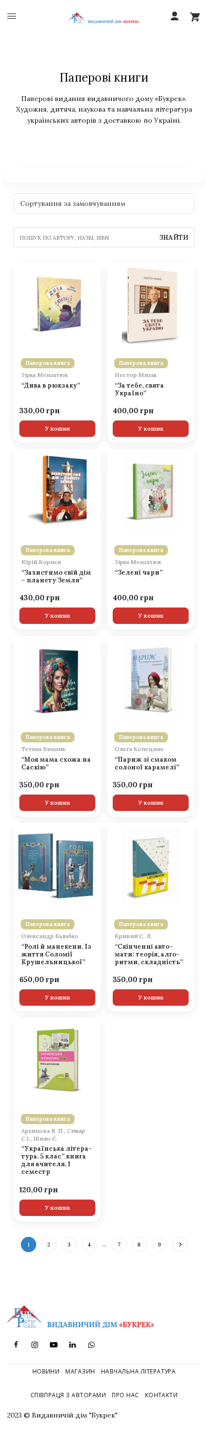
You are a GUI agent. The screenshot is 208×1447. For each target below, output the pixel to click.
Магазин (80, 1371)
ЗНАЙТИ (173, 237)
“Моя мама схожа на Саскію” (56, 763)
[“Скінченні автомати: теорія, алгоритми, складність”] (150, 866)
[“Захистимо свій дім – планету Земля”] (57, 492)
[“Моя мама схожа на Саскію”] (57, 679)
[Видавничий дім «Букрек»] (104, 17)
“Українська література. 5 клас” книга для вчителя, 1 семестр (56, 1160)
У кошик (57, 428)
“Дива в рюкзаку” (50, 386)
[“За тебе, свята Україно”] (150, 304)
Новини (46, 1371)
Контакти (161, 1395)
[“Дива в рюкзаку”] (57, 304)
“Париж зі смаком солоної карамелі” (147, 763)
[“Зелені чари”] (150, 492)
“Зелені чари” (139, 573)
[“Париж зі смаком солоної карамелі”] (150, 679)
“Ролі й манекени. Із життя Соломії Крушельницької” (56, 954)
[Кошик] (195, 16)
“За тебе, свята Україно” (139, 389)
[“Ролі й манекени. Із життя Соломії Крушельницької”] (57, 866)
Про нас (125, 1395)
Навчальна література (138, 1371)
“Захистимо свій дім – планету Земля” (56, 576)
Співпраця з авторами (68, 1395)
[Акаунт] (174, 16)
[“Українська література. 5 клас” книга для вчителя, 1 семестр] (57, 1060)
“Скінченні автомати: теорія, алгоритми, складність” (149, 954)
